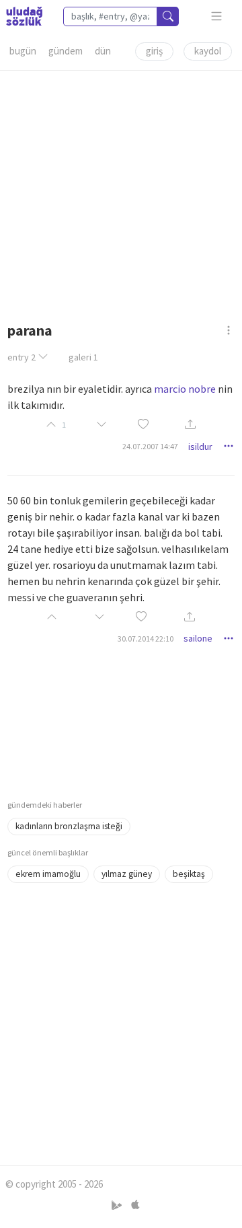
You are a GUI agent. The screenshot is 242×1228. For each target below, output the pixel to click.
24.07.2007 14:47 (150, 446)
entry (21, 357)
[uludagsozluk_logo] (24, 16)
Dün (103, 50)
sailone (198, 638)
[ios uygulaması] (135, 1205)
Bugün (22, 50)
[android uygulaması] (118, 1205)
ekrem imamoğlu (48, 874)
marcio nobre (185, 388)
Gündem (65, 50)
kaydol (207, 50)
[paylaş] (190, 425)
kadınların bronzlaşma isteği (68, 826)
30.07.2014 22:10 (145, 639)
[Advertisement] (121, 192)
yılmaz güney (127, 874)
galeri (83, 357)
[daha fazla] (217, 16)
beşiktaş (189, 874)
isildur (200, 446)
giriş (154, 50)
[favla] (143, 424)
